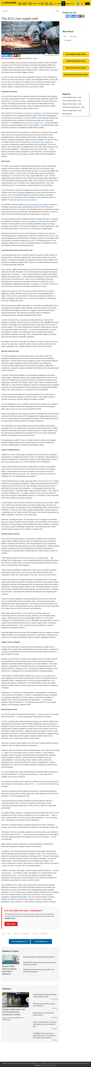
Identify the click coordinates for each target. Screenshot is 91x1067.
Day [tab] (65, 36)
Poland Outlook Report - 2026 (72, 97)
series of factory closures (20, 409)
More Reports (67, 114)
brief (34, 168)
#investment (35, 933)
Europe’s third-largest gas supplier (36, 204)
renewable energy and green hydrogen (23, 200)
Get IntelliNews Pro (41, 941)
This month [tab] (67, 40)
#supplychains (44, 933)
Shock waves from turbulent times (43, 676)
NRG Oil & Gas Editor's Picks (76, 68)
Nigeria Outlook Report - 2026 (72, 104)
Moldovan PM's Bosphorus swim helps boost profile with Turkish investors (39, 963)
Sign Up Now (11, 924)
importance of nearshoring (33, 123)
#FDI (9, 933)
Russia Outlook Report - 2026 (72, 110)
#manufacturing (26, 933)
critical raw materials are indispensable (35, 221)
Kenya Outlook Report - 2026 (72, 100)
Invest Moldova (9, 462)
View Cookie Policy (51, 1065)
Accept (43, 1065)
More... (72, 3)
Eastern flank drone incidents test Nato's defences (9, 970)
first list (31, 240)
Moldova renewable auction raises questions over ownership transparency (38, 970)
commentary (5, 652)
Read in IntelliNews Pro (19, 941)
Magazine (67, 3)
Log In (87, 3)
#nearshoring (16, 933)
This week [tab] (73, 36)
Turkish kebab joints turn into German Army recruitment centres (13, 1012)
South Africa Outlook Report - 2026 (73, 107)
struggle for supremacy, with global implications (42, 113)
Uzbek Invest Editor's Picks (76, 61)
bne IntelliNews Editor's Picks (76, 54)
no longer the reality (19, 101)
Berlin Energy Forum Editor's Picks (76, 74)
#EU (3, 933)
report (20, 618)
